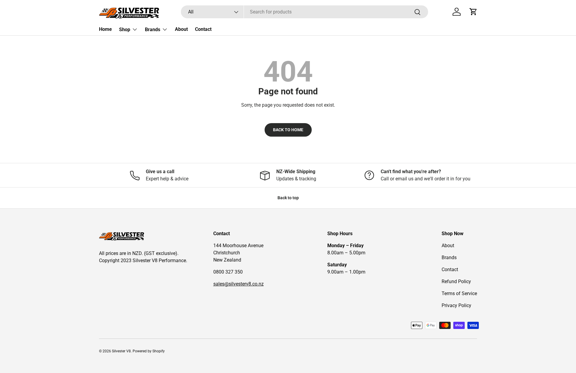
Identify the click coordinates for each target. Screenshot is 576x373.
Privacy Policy (456, 305)
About (181, 29)
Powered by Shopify (149, 351)
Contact (203, 29)
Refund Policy (456, 281)
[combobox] (304, 11)
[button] (473, 11)
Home (105, 29)
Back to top (288, 197)
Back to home (288, 129)
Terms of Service (459, 293)
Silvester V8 (121, 351)
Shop (124, 29)
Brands (152, 29)
